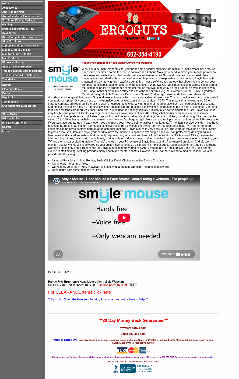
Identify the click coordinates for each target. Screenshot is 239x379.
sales (211, 357)
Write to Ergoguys (65, 339)
